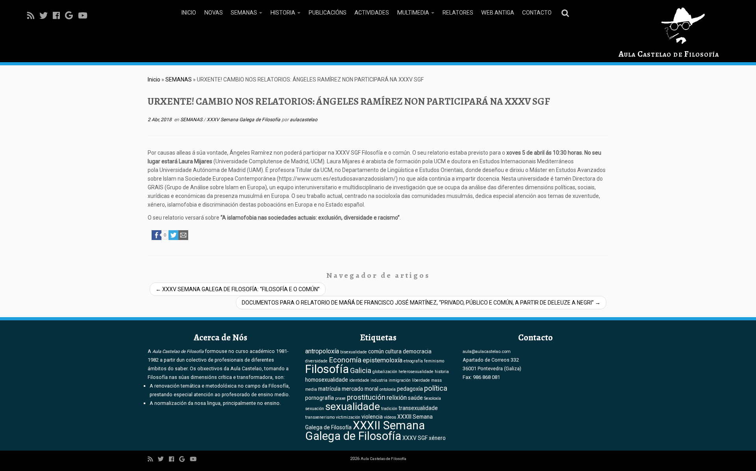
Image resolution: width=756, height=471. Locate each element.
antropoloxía (322, 351)
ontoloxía (388, 389)
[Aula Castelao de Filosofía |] (669, 26)
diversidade (316, 361)
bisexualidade (353, 352)
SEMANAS (244, 12)
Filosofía (327, 369)
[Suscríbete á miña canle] (33, 15)
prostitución (366, 397)
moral (371, 389)
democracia (417, 351)
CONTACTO (537, 12)
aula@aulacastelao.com (487, 351)
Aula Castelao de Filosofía (669, 54)
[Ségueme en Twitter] (46, 15)
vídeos (390, 417)
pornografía (319, 398)
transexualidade (418, 408)
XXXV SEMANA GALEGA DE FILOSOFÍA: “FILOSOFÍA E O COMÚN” (238, 289)
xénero (437, 438)
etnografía (413, 361)
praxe (340, 398)
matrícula (329, 389)
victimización (348, 417)
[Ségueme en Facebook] (59, 15)
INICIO (188, 12)
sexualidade (352, 406)
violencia (372, 417)
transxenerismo (320, 417)
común (376, 351)
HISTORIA (283, 12)
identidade (359, 380)
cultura (393, 351)
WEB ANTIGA (497, 12)
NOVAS (213, 12)
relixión (397, 397)
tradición (389, 408)
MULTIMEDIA (413, 12)
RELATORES (457, 12)
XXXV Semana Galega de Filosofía (244, 119)
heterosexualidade (416, 371)
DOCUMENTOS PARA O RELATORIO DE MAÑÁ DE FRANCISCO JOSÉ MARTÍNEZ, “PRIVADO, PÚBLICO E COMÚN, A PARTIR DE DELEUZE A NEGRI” (421, 302)
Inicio (154, 79)
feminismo (434, 361)
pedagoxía (410, 389)
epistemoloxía (382, 360)
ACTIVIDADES (371, 12)
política (435, 388)
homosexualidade (326, 380)
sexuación (314, 408)
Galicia (360, 370)
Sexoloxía (432, 398)
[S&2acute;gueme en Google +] (71, 15)
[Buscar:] (567, 12)
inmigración (400, 380)
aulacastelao (303, 119)
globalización (384, 371)
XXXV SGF (415, 438)
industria (379, 380)
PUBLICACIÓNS (327, 12)
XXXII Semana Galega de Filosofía (365, 431)
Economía (345, 360)
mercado (352, 389)
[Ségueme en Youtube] (85, 15)
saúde (415, 398)
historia (442, 371)
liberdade (421, 380)
